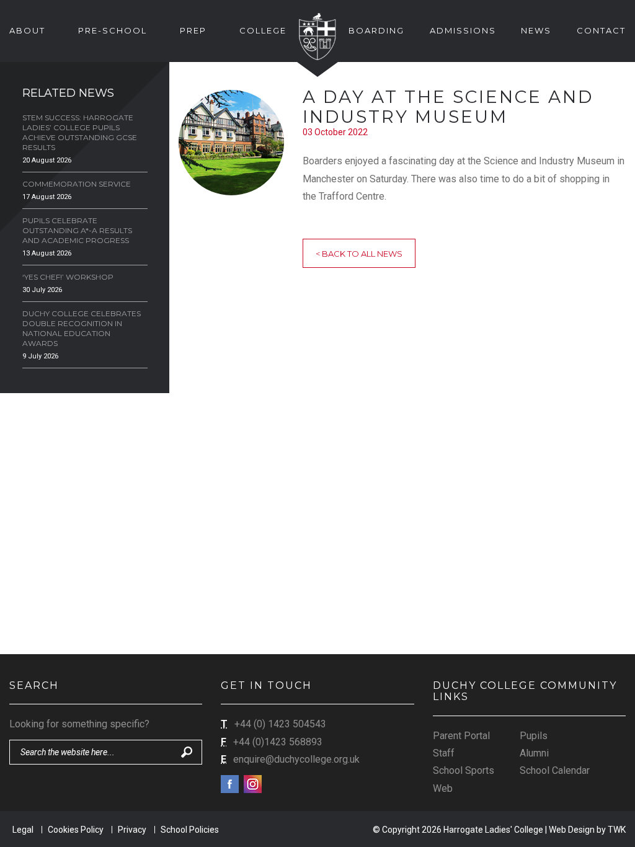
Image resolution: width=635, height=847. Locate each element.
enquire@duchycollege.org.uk (296, 759)
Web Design (572, 830)
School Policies (190, 830)
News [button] (536, 30)
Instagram (253, 784)
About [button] (27, 30)
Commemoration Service (76, 183)
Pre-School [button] (112, 30)
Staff (444, 753)
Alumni (534, 753)
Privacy (132, 830)
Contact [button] (601, 30)
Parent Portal (461, 736)
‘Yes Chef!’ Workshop (67, 277)
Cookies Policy (76, 830)
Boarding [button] (376, 30)
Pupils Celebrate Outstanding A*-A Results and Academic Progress (77, 230)
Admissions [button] (463, 30)
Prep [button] (193, 30)
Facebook (230, 784)
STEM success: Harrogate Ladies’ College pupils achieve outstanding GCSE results (79, 132)
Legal (22, 830)
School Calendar (555, 770)
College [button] (262, 30)
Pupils (534, 736)
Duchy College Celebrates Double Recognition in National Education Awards (81, 328)
